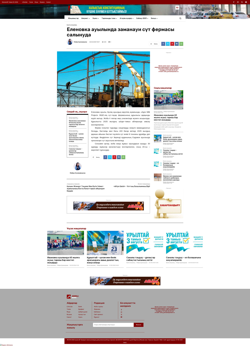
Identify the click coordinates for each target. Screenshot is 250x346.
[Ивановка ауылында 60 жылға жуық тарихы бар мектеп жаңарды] (168, 100)
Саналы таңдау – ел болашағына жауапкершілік (171, 165)
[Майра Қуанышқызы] (70, 42)
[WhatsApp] (181, 44)
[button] (180, 18)
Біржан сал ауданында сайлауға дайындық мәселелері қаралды (172, 178)
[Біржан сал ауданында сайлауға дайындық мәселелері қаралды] (158, 177)
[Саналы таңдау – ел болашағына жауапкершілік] (158, 164)
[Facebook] (234, 2)
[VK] (177, 44)
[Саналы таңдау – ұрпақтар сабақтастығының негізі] (158, 151)
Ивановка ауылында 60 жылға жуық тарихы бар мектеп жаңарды (77, 123)
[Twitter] (242, 2)
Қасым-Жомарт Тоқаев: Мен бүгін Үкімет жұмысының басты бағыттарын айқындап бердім (86, 188)
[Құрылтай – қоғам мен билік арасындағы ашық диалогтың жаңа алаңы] (158, 138)
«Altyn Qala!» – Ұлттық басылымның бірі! (132, 186)
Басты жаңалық (72, 25)
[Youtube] (246, 2)
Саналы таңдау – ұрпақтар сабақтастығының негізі (76, 152)
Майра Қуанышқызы (80, 42)
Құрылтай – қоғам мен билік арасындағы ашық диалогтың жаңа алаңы (76, 137)
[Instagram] (238, 2)
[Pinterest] (172, 44)
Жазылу (138, 325)
